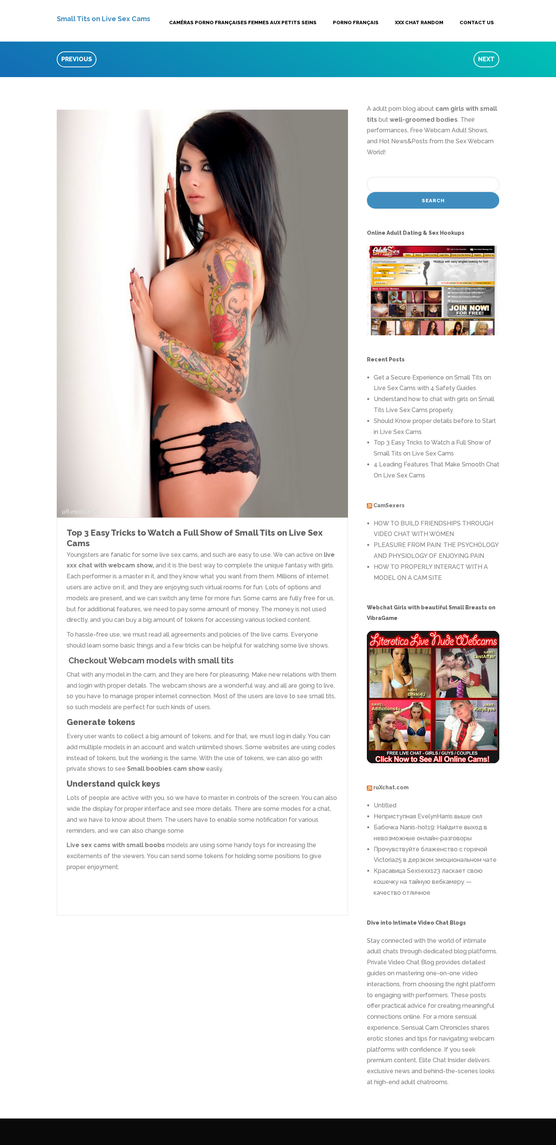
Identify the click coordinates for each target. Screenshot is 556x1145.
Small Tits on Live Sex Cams (103, 19)
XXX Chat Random (419, 22)
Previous (76, 59)
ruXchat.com (390, 787)
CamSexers (389, 505)
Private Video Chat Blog (400, 962)
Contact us (477, 22)
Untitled (385, 805)
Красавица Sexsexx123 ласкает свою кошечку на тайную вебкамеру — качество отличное (428, 881)
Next (486, 59)
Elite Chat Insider (442, 1060)
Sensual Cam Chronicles (435, 1027)
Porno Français (356, 22)
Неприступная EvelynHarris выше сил (428, 816)
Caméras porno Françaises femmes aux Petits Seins (243, 22)
